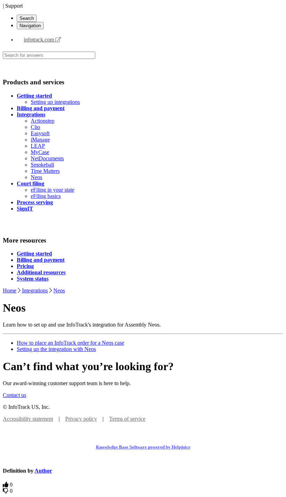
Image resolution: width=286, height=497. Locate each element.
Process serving (35, 202)
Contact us (14, 395)
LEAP (38, 146)
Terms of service (127, 419)
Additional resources (41, 272)
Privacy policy (81, 419)
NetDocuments (47, 158)
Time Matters (45, 171)
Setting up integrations (55, 102)
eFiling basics (46, 196)
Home (9, 290)
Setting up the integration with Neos (56, 349)
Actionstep (42, 121)
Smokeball (42, 165)
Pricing (25, 266)
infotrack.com (39, 40)
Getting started (34, 96)
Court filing (30, 183)
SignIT (25, 209)
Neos (36, 177)
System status (32, 279)
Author (43, 471)
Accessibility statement (28, 419)
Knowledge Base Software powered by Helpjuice (143, 447)
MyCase (40, 152)
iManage (40, 140)
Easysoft (40, 133)
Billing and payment (41, 108)
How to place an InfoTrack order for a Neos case (70, 343)
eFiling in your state (52, 190)
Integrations (31, 114)
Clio (35, 127)
